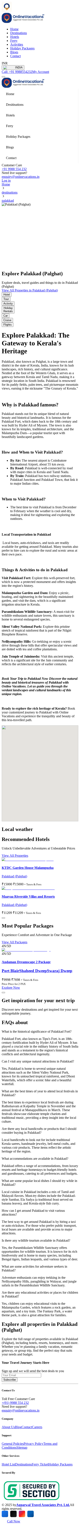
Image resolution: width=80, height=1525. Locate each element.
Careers (37, 1427)
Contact (15, 56)
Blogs (14, 52)
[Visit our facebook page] (5, 1514)
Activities (16, 44)
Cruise (7, 320)
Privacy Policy (33, 1443)
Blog (18, 1427)
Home (6, 184)
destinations (9, 192)
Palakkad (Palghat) (14, 876)
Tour (6, 299)
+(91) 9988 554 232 (15, 1403)
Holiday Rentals (8, 309)
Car (5, 315)
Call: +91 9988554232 (17, 72)
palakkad (8, 200)
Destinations (18, 33)
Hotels (14, 37)
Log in (6, 180)
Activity (8, 303)
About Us (8, 1427)
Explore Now (11, 987)
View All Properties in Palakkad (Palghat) (30, 290)
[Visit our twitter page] (13, 1514)
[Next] (3, 918)
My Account (40, 72)
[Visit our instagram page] (22, 1514)
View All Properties (15, 855)
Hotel (6, 294)
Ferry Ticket (40, 1464)
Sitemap (21, 1447)
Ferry (13, 40)
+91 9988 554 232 (14, 169)
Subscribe (9, 1379)
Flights (7, 324)
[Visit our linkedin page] (30, 1514)
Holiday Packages (22, 48)
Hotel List (8, 1464)
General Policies (13, 1443)
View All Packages (14, 942)
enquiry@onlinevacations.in (20, 176)
